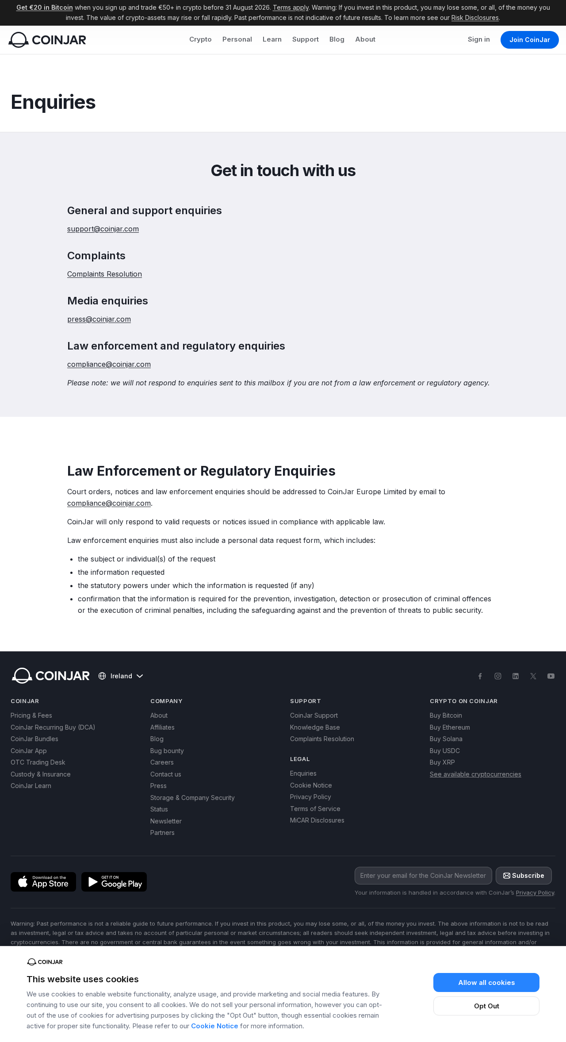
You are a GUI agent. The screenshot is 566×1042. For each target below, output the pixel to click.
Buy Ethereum (450, 727)
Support (305, 39)
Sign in (479, 39)
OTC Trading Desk (38, 762)
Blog (336, 39)
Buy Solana (446, 738)
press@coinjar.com (99, 319)
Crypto (200, 39)
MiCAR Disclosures (317, 820)
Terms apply (291, 7)
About (365, 39)
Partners (162, 832)
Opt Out (486, 1006)
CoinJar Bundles (34, 738)
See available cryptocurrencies (475, 774)
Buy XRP (442, 762)
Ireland (121, 676)
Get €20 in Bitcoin (44, 7)
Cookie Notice (214, 1026)
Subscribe (528, 875)
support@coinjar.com (103, 228)
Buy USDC (445, 750)
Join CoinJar (529, 39)
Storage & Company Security (192, 797)
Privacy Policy (310, 796)
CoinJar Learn (31, 785)
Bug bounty (167, 750)
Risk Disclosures (475, 17)
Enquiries (303, 773)
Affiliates (162, 727)
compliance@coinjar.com (109, 364)
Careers (162, 762)
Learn (272, 39)
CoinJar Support (314, 715)
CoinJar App (29, 750)
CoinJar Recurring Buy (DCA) (53, 727)
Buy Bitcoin (446, 715)
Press (158, 785)
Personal (237, 39)
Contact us (165, 774)
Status (159, 809)
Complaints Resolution (104, 273)
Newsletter (166, 821)
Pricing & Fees (31, 715)
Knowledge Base (315, 727)
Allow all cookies (486, 982)
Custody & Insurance (41, 774)
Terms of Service (315, 808)
